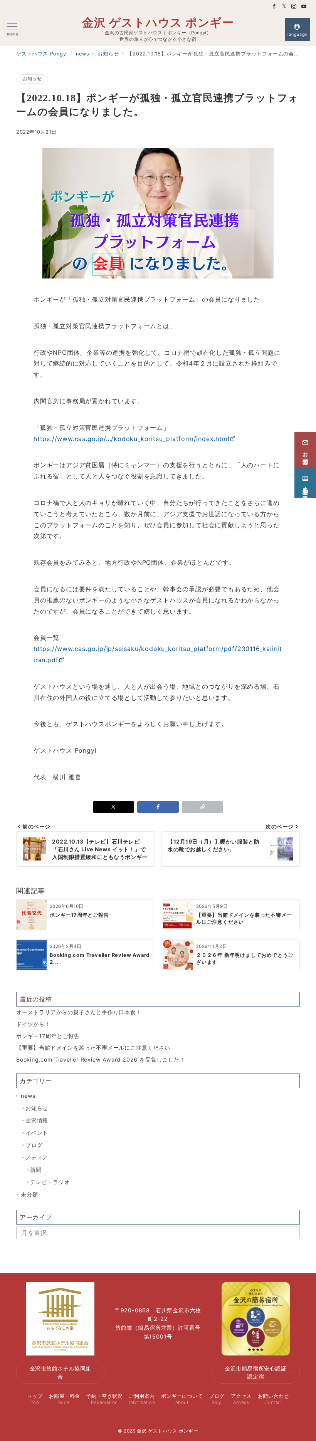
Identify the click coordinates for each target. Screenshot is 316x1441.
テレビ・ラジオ (50, 1182)
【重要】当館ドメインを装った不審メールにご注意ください (93, 1047)
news (28, 1095)
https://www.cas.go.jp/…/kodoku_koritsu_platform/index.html (131, 439)
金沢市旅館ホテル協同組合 (60, 1372)
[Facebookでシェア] (158, 807)
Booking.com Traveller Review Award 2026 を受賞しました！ (100, 1059)
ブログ (33, 1145)
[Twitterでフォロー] (284, 7)
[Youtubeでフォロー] (304, 7)
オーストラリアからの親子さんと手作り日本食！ (79, 1012)
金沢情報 (36, 1120)
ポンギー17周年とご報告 (48, 1036)
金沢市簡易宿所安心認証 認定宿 (255, 1372)
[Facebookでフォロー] (274, 7)
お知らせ (32, 78)
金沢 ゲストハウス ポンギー (158, 22)
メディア (36, 1157)
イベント (36, 1132)
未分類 (29, 1194)
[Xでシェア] (113, 807)
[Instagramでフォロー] (294, 7)
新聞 (36, 1169)
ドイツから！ (33, 1024)
